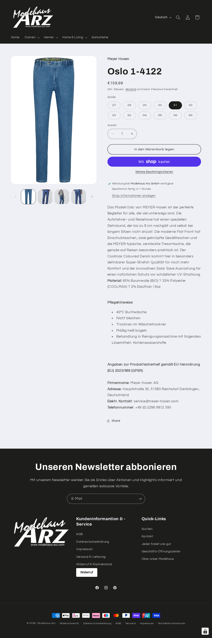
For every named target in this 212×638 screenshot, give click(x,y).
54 (147, 116)
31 (175, 105)
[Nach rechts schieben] (91, 196)
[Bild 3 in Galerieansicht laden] (61, 196)
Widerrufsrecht (69, 623)
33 (116, 116)
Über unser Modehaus (158, 558)
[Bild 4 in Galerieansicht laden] (78, 196)
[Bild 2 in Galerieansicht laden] (45, 196)
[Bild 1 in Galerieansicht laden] (28, 196)
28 (132, 106)
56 (162, 116)
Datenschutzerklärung (92, 541)
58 (177, 116)
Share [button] (116, 420)
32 (193, 106)
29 (147, 106)
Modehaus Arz (46, 623)
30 (162, 106)
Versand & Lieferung (91, 556)
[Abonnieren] (140, 499)
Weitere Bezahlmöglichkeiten (154, 172)
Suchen (147, 528)
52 (132, 116)
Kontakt (147, 536)
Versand (130, 89)
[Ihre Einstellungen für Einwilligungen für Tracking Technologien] (205, 631)
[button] (31, 37)
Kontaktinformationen (172, 623)
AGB (79, 534)
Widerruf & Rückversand (94, 564)
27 (116, 106)
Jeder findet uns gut (156, 544)
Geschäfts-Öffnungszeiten (161, 551)
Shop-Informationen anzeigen (134, 195)
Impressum (84, 549)
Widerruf (86, 572)
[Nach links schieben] (15, 196)
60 (193, 116)
